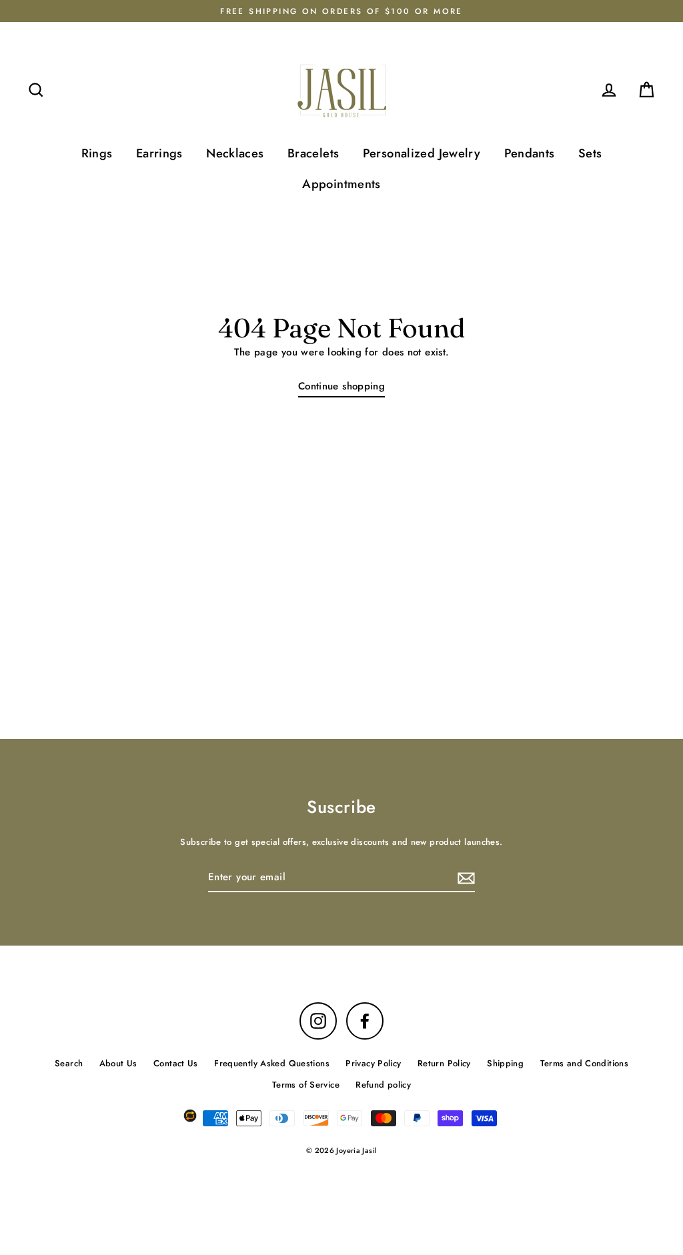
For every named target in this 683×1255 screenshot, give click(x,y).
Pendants (529, 153)
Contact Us (175, 1063)
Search (69, 1063)
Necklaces (234, 153)
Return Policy (444, 1063)
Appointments (341, 184)
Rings (97, 153)
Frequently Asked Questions (271, 1063)
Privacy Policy (373, 1063)
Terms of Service (305, 1084)
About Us (118, 1063)
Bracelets (313, 153)
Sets (590, 153)
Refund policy (383, 1084)
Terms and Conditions (584, 1063)
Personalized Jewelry (422, 153)
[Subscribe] (464, 878)
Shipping (505, 1063)
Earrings (159, 153)
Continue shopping (341, 386)
